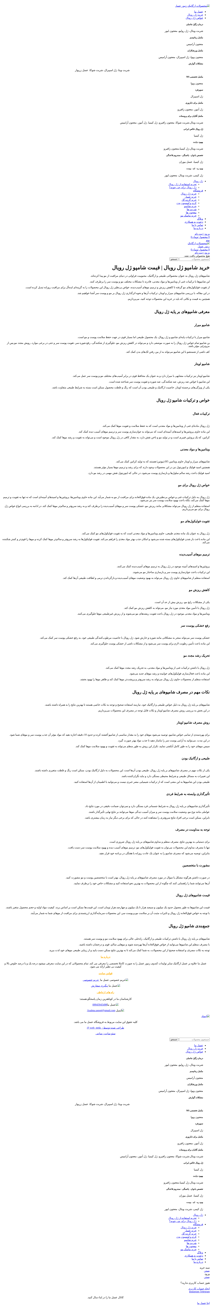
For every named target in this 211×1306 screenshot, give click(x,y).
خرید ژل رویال (188, 193)
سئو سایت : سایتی (105, 1033)
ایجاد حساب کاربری (199, 1288)
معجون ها (191, 212)
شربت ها (191, 209)
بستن (207, 1270)
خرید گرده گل (188, 200)
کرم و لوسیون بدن (186, 203)
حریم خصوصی (91, 980)
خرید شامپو (190, 206)
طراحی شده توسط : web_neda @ (105, 1027)
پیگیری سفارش (99, 985)
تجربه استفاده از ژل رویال (182, 184)
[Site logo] (192, 5)
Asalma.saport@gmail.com (101, 1010)
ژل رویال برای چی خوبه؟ (182, 187)
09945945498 (99, 1004)
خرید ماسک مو (188, 215)
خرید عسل (190, 196)
